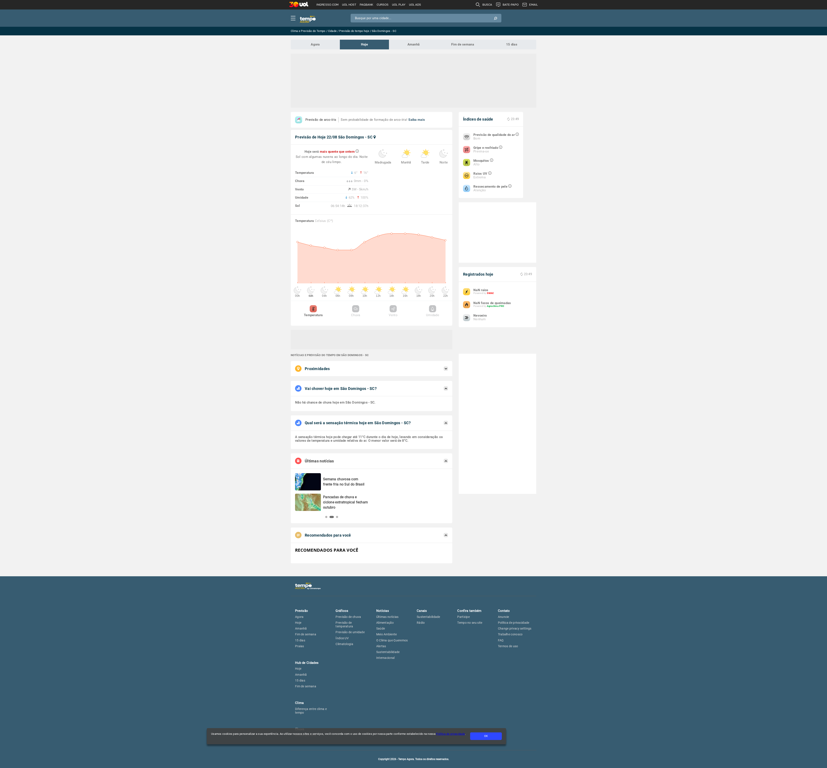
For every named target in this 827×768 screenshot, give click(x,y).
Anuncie (503, 617)
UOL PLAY (399, 4)
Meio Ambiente (386, 634)
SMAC (490, 293)
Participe (463, 617)
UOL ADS (415, 4)
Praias (299, 646)
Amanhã (413, 44)
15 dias (511, 44)
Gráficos (342, 611)
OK (486, 736)
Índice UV (342, 638)
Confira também (469, 611)
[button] (326, 517)
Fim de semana (462, 44)
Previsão (301, 611)
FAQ (501, 640)
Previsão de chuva (348, 617)
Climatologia (344, 644)
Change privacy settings (515, 628)
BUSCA (487, 4)
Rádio (421, 622)
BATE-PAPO (511, 4)
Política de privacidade (450, 733)
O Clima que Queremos (392, 640)
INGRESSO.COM (327, 4)
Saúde (380, 628)
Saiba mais (416, 120)
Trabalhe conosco (510, 634)
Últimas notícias (387, 617)
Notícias (382, 611)
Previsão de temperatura (344, 624)
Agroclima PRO (495, 306)
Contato (504, 611)
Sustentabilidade (388, 652)
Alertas (381, 646)
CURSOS (383, 4)
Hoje (364, 44)
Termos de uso (508, 646)
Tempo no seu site (469, 622)
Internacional (385, 658)
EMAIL (533, 4)
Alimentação (385, 622)
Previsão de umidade (350, 632)
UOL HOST (349, 4)
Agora (315, 44)
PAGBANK (366, 4)
